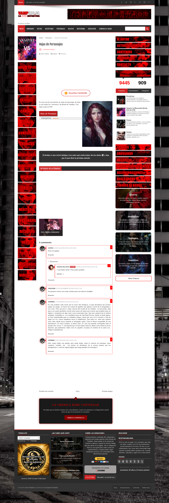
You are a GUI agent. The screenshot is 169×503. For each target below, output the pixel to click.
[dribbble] (140, 2)
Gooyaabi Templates (51, 487)
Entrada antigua (107, 391)
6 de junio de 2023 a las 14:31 (66, 340)
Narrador (30, 28)
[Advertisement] (75, 71)
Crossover (92, 28)
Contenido (136, 488)
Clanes (128, 120)
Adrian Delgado (63, 267)
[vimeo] (130, 2)
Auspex (129, 132)
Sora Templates (30, 487)
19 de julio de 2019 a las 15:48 (65, 248)
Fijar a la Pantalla (75, 418)
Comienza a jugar (105, 28)
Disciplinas (49, 28)
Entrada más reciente (46, 391)
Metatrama (81, 28)
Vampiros (46, 118)
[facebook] (121, 2)
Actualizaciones (125, 488)
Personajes (61, 28)
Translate (33, 441)
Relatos (71, 28)
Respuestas (54, 261)
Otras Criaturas (133, 278)
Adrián (50, 248)
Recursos (63, 53)
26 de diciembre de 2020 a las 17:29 (69, 288)
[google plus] (149, 2)
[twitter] (126, 2)
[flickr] (135, 2)
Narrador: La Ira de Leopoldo (35, 2)
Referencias (146, 488)
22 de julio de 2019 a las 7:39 (86, 267)
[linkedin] (144, 2)
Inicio (21, 28)
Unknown (51, 288)
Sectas (39, 28)
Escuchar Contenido (76, 93)
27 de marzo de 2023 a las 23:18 (66, 302)
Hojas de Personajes (48, 113)
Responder (51, 255)
